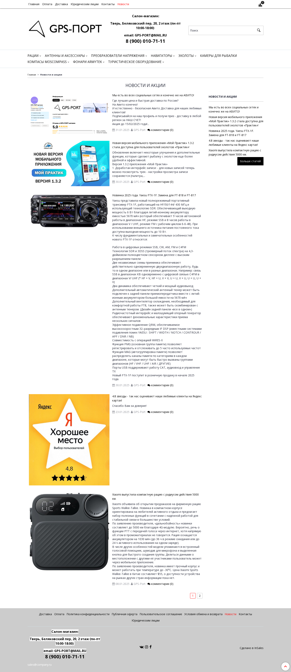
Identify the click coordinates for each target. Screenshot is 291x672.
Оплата (47, 4)
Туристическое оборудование (135, 62)
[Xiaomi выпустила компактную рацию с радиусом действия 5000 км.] (69, 531)
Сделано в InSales (251, 648)
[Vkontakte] (142, 646)
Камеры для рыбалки (218, 56)
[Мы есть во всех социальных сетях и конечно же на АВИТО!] (69, 113)
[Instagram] (146, 646)
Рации (33, 56)
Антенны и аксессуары (65, 56)
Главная (33, 4)
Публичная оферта (124, 614)
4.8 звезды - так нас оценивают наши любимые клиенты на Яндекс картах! (234, 143)
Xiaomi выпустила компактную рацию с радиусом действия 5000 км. (235, 152)
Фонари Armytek (87, 62)
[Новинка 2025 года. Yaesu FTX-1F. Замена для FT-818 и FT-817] (69, 211)
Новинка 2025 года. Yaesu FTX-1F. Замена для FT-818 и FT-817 (154, 195)
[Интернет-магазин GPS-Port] (65, 28)
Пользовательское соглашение (161, 614)
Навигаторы (161, 56)
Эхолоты (186, 56)
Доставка (61, 4)
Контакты (108, 4)
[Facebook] (150, 646)
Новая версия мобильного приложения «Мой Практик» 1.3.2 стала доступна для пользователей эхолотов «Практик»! (236, 121)
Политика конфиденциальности (88, 614)
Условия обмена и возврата (203, 614)
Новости (123, 4)
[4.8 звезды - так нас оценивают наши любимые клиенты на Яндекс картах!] (69, 439)
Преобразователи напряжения (118, 56)
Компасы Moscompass (47, 62)
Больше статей (250, 161)
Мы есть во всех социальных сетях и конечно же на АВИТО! (153, 95)
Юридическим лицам (85, 4)
